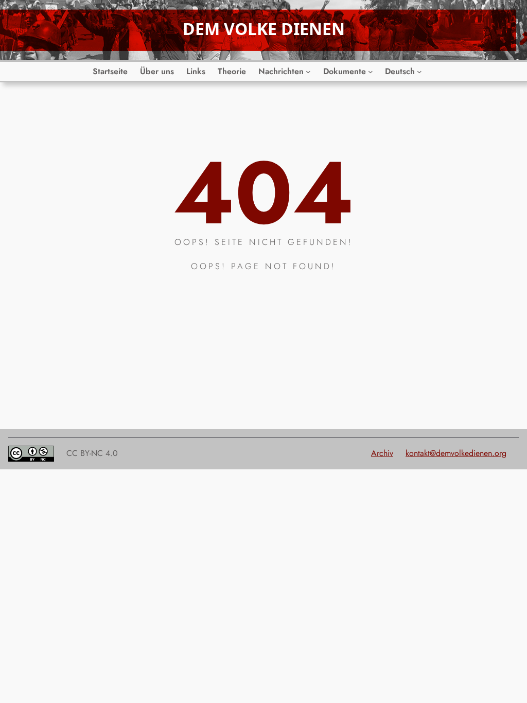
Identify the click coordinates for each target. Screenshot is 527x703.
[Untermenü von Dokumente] (370, 71)
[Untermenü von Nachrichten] (308, 71)
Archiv (382, 453)
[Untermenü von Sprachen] (419, 71)
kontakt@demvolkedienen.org (456, 453)
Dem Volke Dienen (264, 28)
